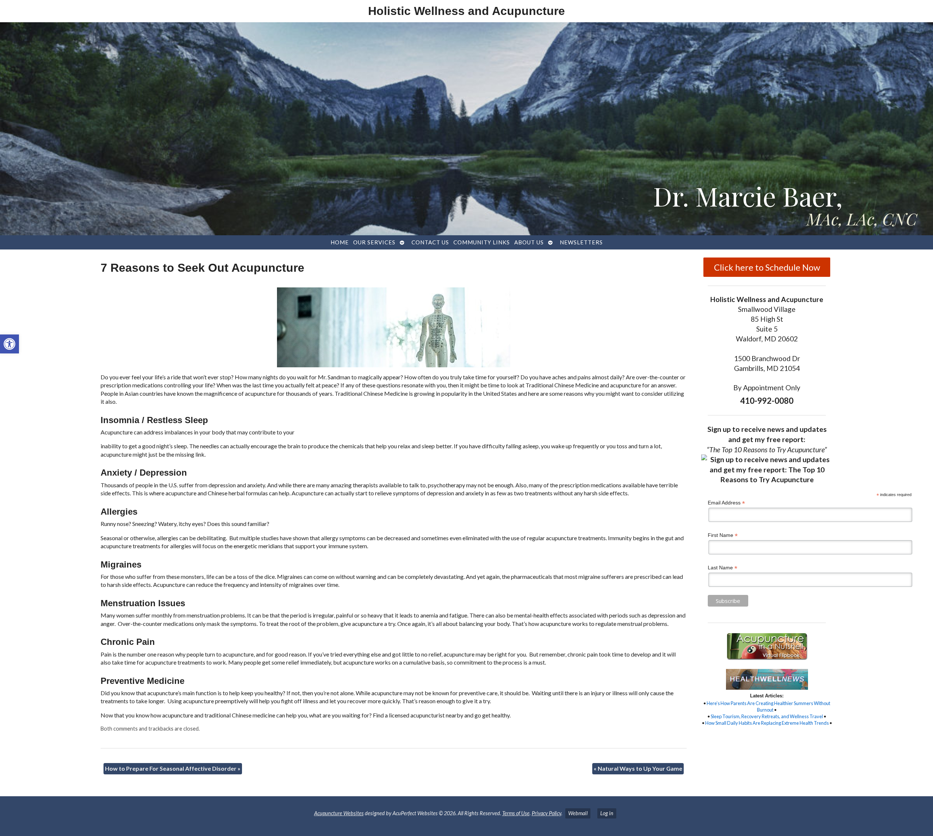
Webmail (577, 813)
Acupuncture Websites (339, 813)
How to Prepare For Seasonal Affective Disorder (173, 768)
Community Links (481, 242)
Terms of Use (516, 813)
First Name (723, 535)
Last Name (722, 567)
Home (340, 242)
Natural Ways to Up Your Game (638, 768)
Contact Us (430, 242)
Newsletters (581, 242)
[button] (9, 343)
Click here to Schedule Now (767, 267)
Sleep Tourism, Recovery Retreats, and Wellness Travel (767, 716)
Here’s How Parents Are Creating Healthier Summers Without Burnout (768, 706)
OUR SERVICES (374, 242)
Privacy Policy (546, 813)
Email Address (726, 502)
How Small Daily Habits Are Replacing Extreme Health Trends (767, 723)
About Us (529, 242)
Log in (606, 813)
